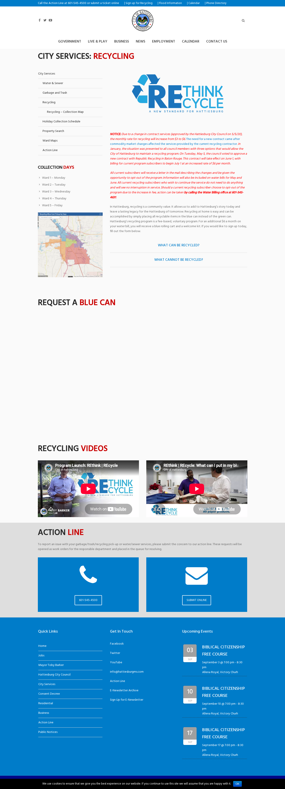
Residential (45, 703)
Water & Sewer (53, 83)
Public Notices (47, 732)
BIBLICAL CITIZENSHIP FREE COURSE (223, 651)
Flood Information (170, 3)
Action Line (50, 150)
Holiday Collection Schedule (61, 121)
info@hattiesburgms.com (127, 671)
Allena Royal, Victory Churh (220, 672)
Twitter (115, 653)
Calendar (194, 3)
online (115, 3)
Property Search (53, 131)
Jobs (41, 655)
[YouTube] (50, 20)
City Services (46, 73)
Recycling (49, 102)
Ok (237, 783)
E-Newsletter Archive (124, 690)
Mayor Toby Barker (51, 665)
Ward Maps (50, 140)
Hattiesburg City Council (54, 674)
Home (42, 646)
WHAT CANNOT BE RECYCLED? (178, 260)
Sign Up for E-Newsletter (126, 699)
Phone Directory (216, 3)
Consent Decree (49, 693)
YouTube (116, 662)
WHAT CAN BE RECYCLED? (179, 245)
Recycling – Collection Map (65, 112)
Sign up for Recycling (139, 3)
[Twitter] (45, 20)
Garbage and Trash (55, 92)
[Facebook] (39, 20)
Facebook (117, 643)
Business (43, 713)
